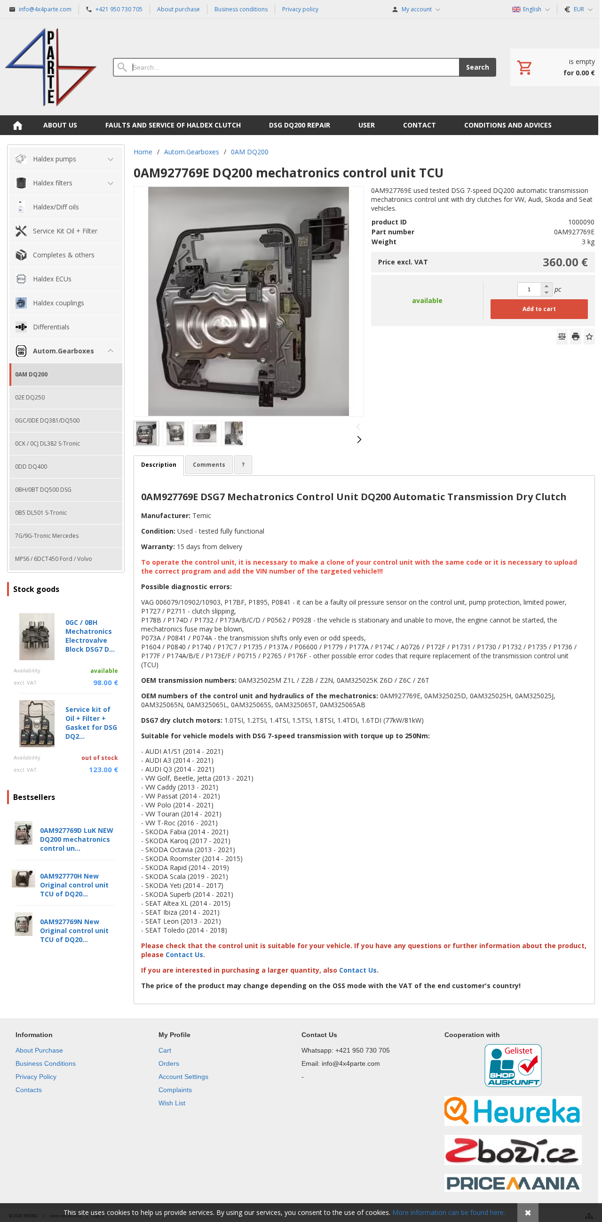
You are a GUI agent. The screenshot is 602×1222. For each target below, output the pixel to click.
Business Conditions (46, 1063)
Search (477, 67)
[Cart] (555, 67)
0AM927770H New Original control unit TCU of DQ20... (74, 884)
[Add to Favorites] (589, 336)
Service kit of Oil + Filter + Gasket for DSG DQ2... (91, 723)
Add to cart (539, 309)
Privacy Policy (36, 1076)
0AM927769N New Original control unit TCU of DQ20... (74, 930)
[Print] (575, 336)
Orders (168, 1063)
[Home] (50, 67)
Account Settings (183, 1076)
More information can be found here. (448, 1212)
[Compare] (562, 336)
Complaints (175, 1090)
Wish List (171, 1103)
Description (158, 465)
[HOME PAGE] (17, 125)
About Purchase (39, 1050)
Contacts (29, 1090)
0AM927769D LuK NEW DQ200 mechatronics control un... (76, 839)
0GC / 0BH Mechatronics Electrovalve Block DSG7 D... (90, 636)
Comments (209, 465)
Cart (164, 1050)
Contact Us (185, 954)
